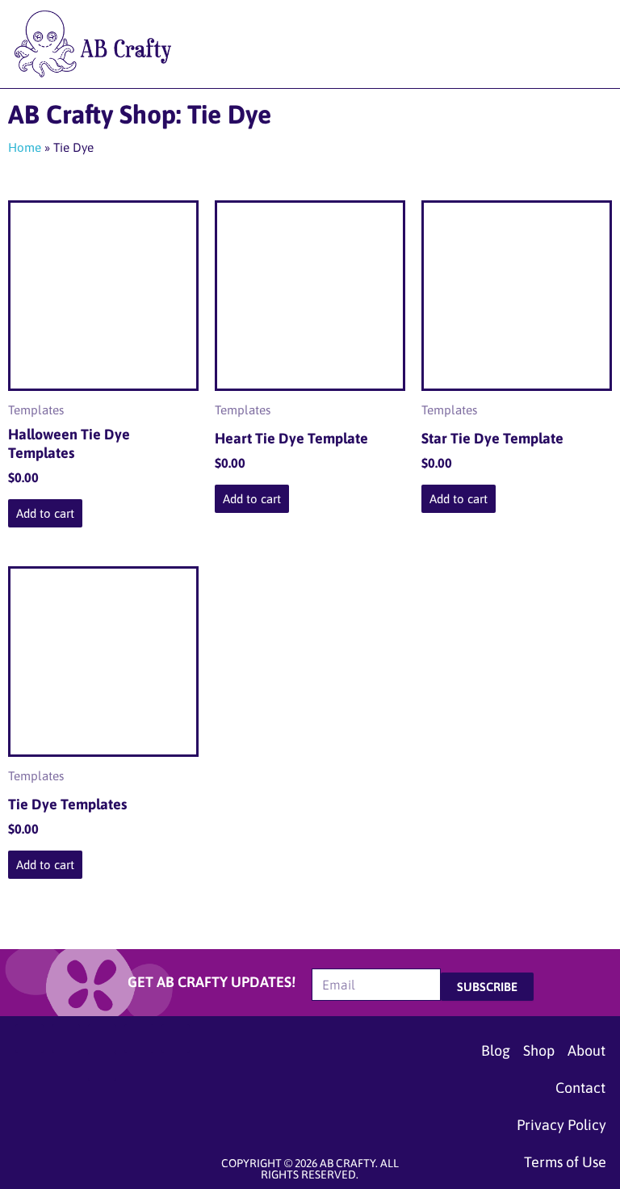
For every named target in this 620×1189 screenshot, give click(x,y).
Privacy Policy (561, 1124)
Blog (495, 1050)
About (586, 1050)
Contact (580, 1087)
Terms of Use (565, 1161)
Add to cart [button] (45, 513)
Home (24, 147)
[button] (236, 44)
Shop (539, 1050)
